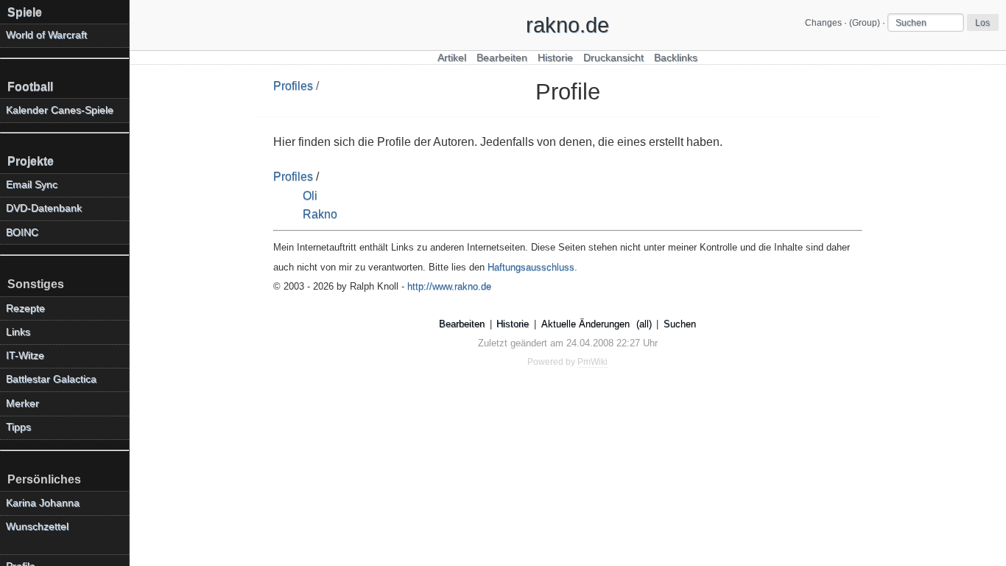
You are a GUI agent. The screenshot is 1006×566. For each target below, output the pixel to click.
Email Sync (31, 184)
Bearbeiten (501, 57)
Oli (310, 195)
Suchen (680, 323)
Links (18, 332)
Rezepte (25, 308)
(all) (644, 323)
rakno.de (567, 25)
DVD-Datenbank (44, 208)
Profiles (293, 86)
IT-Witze (25, 355)
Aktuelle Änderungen (585, 323)
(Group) (864, 22)
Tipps (18, 427)
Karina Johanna (43, 503)
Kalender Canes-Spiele (59, 110)
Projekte (30, 161)
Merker (22, 403)
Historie (555, 57)
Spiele (24, 12)
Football (30, 86)
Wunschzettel (37, 526)
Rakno (320, 214)
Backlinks (675, 57)
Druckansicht (613, 57)
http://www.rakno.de (449, 286)
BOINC (22, 232)
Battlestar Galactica (51, 379)
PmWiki (592, 362)
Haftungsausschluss (531, 267)
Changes (823, 22)
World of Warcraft (46, 35)
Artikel (451, 57)
